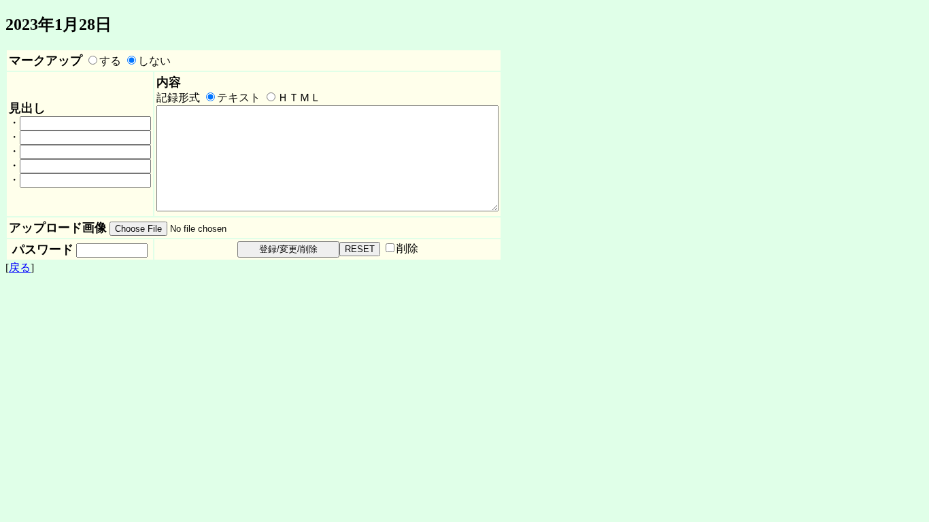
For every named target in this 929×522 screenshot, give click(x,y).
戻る (20, 267)
